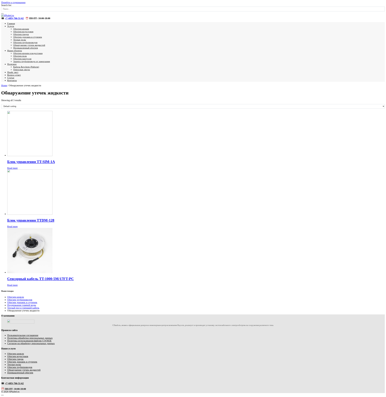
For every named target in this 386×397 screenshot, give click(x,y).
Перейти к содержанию (13, 2)
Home (4, 85)
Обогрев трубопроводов (25, 42)
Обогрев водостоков (23, 31)
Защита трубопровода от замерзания (31, 61)
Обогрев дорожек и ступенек (27, 37)
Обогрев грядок (21, 34)
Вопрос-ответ (14, 75)
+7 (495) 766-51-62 (14, 18)
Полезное (12, 64)
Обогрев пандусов (22, 59)
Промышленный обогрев (25, 48)
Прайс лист (12, 72)
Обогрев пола (20, 56)
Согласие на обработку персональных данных (31, 343)
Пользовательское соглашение (22, 335)
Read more (12, 168)
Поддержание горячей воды (21, 305)
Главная (11, 23)
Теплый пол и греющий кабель (23, 308)
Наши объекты (14, 50)
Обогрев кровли (21, 29)
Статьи (10, 78)
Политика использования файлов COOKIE (29, 340)
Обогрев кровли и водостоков (28, 53)
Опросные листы (21, 69)
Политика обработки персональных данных (30, 338)
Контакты (12, 80)
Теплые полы (19, 40)
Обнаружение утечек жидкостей (29, 45)
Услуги (10, 26)
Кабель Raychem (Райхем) (26, 67)
